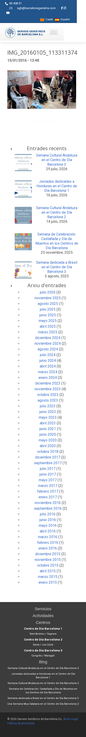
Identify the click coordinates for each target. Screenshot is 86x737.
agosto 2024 (48, 349)
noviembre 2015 (48, 559)
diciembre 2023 (47, 383)
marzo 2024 (47, 372)
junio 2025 (47, 315)
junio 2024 (47, 360)
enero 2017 (48, 497)
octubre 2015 (47, 565)
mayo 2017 (48, 480)
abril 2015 (48, 571)
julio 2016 (47, 514)
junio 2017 (47, 474)
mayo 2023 (48, 417)
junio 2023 (47, 412)
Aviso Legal (70, 719)
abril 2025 (48, 326)
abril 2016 (48, 531)
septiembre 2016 (48, 508)
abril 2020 (48, 446)
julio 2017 (47, 468)
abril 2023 (48, 423)
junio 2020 (47, 434)
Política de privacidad (20, 723)
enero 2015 (48, 582)
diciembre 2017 (47, 457)
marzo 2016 (47, 537)
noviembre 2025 (48, 298)
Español (64, 19)
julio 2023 (47, 406)
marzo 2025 (47, 332)
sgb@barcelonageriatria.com (36, 8)
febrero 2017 (47, 491)
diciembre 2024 (47, 338)
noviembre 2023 (48, 389)
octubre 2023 (47, 395)
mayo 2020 (48, 440)
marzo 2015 (47, 577)
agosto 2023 (48, 400)
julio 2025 (47, 309)
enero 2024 (48, 377)
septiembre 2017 (48, 463)
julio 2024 (47, 355)
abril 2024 (48, 366)
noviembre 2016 (48, 503)
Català (48, 19)
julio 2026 (47, 292)
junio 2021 (47, 429)
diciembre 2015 (47, 554)
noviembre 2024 (48, 343)
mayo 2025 (48, 321)
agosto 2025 (48, 303)
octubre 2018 (47, 451)
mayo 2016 (48, 525)
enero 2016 (48, 548)
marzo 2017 (47, 486)
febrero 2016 (47, 542)
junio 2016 (47, 520)
